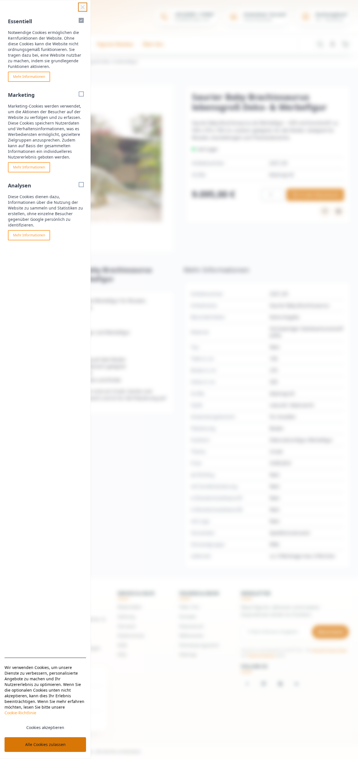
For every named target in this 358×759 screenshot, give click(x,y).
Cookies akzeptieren (45, 727)
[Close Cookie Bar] (82, 7)
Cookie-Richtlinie (20, 712)
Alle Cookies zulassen (45, 744)
